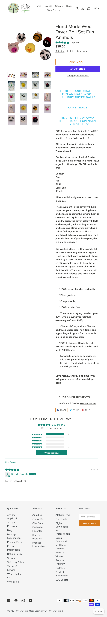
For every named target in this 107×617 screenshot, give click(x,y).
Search (11, 558)
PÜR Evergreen (21, 611)
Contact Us (38, 519)
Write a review (88, 402)
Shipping (59, 51)
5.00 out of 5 (58, 424)
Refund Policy (14, 553)
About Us (37, 514)
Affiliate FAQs (62, 514)
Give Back (37, 523)
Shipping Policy (15, 562)
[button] (62, 42)
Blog (9, 530)
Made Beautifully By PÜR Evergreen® (46, 611)
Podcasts (60, 567)
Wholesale (13, 581)
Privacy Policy (14, 542)
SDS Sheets (61, 579)
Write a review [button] (51, 452)
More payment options (78, 75)
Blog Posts (61, 519)
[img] (12, 469)
